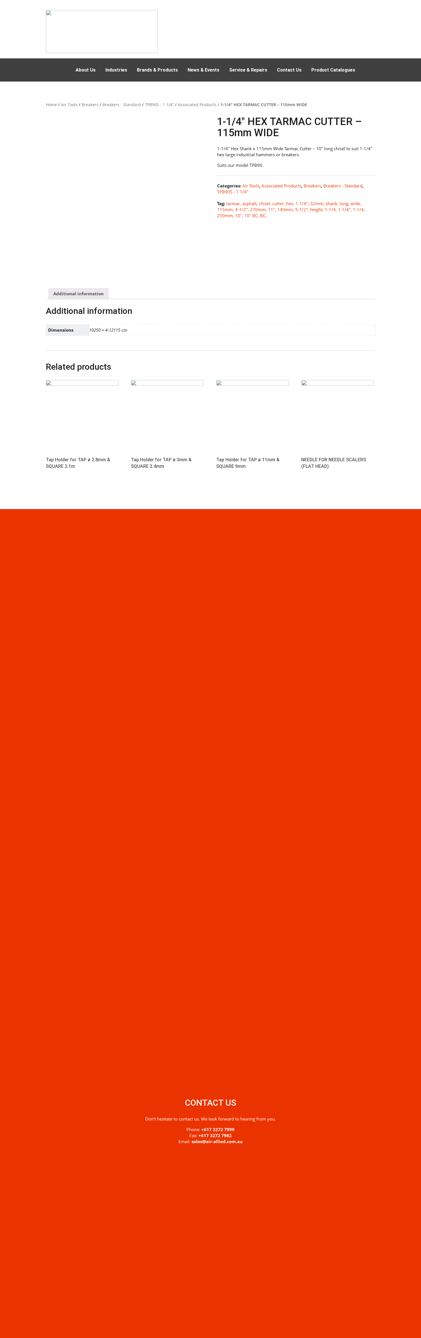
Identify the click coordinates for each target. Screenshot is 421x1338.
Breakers (90, 104)
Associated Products (197, 104)
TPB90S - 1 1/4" (159, 104)
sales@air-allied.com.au (217, 1141)
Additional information (78, 293)
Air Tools (69, 104)
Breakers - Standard (122, 104)
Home (51, 104)
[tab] (78, 293)
